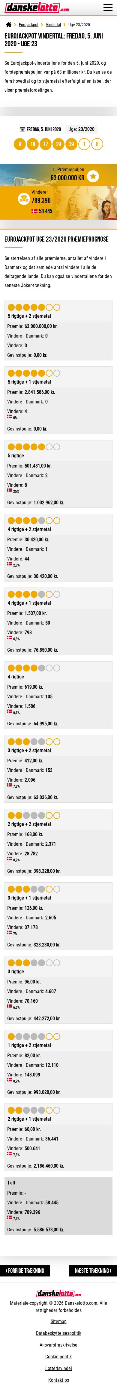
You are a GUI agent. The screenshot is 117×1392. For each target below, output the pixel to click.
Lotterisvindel (58, 1368)
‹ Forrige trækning (25, 1270)
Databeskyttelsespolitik (58, 1333)
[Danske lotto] (36, 5)
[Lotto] (8, 24)
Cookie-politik (58, 1357)
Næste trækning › (93, 1270)
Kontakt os (58, 1380)
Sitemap (59, 1321)
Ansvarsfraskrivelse (58, 1345)
